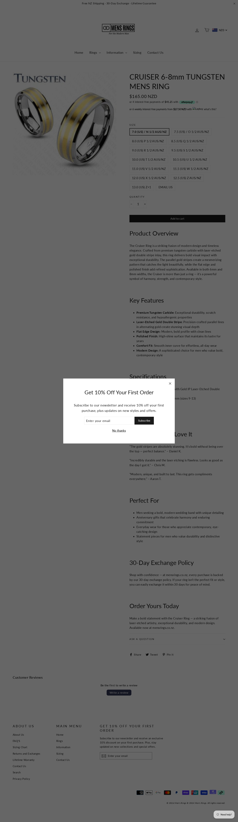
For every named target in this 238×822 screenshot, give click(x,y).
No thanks (119, 430)
